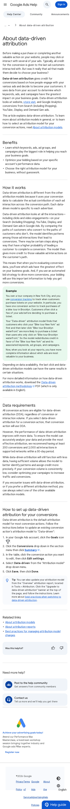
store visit (29, 102)
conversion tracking (21, 299)
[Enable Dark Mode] (58, 778)
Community (36, 14)
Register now (12, 752)
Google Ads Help (23, 4)
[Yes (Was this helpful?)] (53, 648)
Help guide (58, 805)
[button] (5, 4)
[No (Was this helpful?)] (61, 648)
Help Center (14, 14)
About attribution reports (20, 627)
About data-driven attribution (36, 25)
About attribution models (47, 127)
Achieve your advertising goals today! (23, 732)
